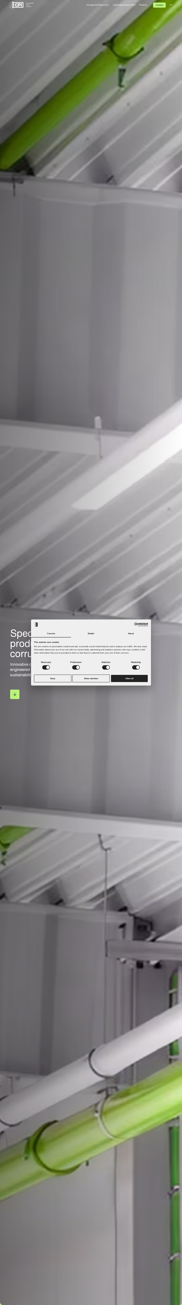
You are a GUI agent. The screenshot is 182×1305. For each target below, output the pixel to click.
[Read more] (14, 694)
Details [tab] (91, 633)
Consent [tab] (51, 633)
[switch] (76, 667)
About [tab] (131, 633)
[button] (171, 4)
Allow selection (91, 678)
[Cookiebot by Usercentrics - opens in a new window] (136, 625)
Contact (159, 5)
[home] (21, 5)
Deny (52, 678)
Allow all (129, 678)
